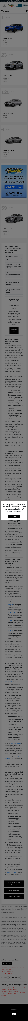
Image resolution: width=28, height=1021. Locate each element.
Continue (14, 516)
